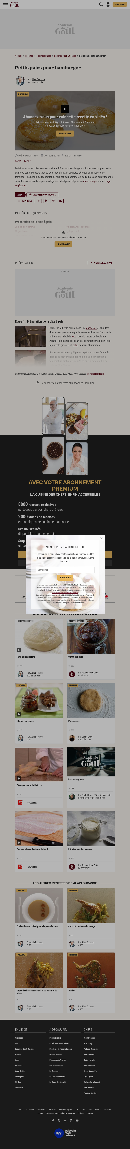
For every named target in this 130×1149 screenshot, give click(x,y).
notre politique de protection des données (65, 592)
